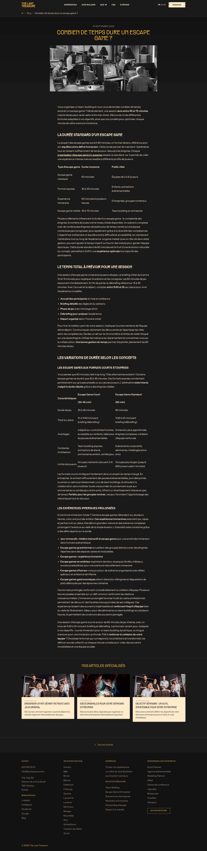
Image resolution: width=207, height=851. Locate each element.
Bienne (66, 780)
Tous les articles (105, 744)
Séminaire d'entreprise (116, 801)
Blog (29, 13)
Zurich (66, 833)
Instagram (27, 804)
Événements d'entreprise (117, 796)
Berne (66, 776)
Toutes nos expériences (117, 767)
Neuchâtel (68, 815)
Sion (65, 820)
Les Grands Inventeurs (116, 776)
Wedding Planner (156, 776)
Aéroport (152, 802)
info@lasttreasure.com (33, 771)
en (162, 5)
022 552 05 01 (28, 767)
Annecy (67, 767)
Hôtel (150, 780)
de (165, 5)
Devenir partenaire (158, 811)
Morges (67, 811)
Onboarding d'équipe (115, 805)
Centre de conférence (158, 784)
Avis (102, 5)
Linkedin (26, 800)
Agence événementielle (159, 771)
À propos (124, 5)
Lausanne (68, 798)
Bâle (65, 771)
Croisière (151, 798)
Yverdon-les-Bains (72, 829)
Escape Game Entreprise (117, 792)
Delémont (68, 784)
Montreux (68, 807)
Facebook (27, 809)
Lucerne (67, 802)
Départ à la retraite (114, 809)
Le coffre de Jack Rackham (118, 771)
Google (25, 813)
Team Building (88, 5)
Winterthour (69, 824)
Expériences (70, 5)
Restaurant (152, 793)
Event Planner (154, 767)
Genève (67, 793)
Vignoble (151, 789)
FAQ (113, 5)
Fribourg (67, 789)
